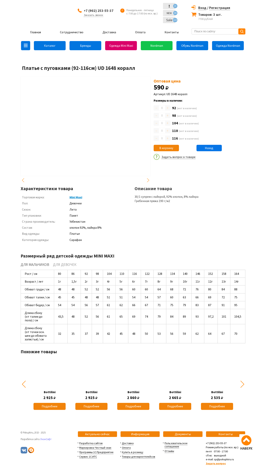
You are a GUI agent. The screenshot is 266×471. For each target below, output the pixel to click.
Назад (209, 148)
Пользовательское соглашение (176, 444)
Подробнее (49, 406)
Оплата (140, 32)
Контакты (172, 32)
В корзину (166, 148)
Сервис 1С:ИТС (88, 456)
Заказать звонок (93, 15)
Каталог (49, 45)
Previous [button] (23, 180)
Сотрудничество (71, 32)
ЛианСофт (45, 439)
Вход (202, 7)
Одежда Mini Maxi (121, 45)
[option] (49, 384)
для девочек (64, 264)
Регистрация (219, 7)
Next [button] (148, 180)
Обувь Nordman (192, 45)
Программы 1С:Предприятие (96, 452)
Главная (35, 32)
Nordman (156, 45)
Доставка (109, 32)
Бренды (85, 45)
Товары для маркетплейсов (138, 456)
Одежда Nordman (228, 45)
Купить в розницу (132, 452)
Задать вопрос (216, 463)
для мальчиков (35, 264)
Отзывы (169, 451)
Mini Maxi (76, 197)
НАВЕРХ (246, 448)
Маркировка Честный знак (95, 447)
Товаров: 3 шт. (210, 14)
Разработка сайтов (91, 443)
